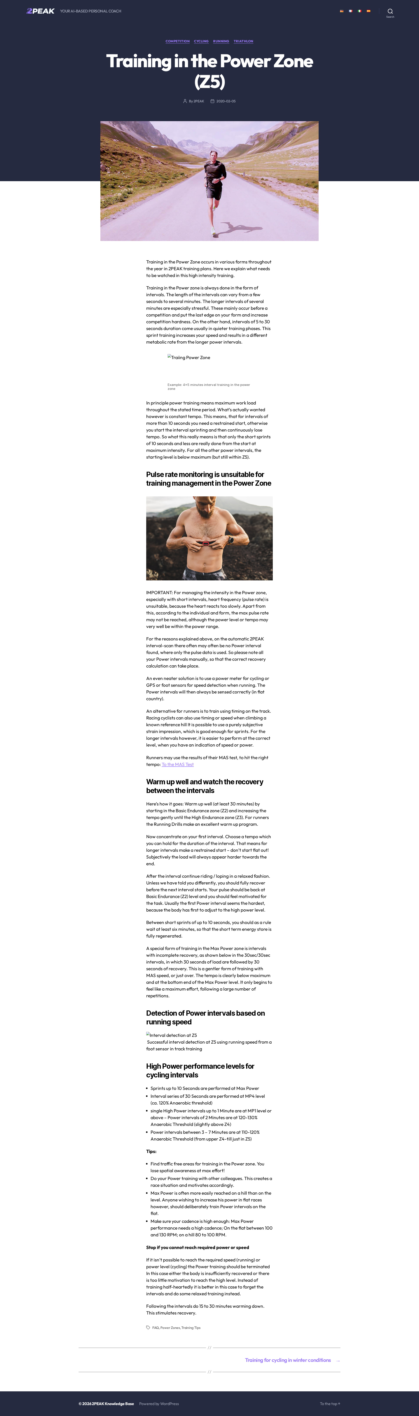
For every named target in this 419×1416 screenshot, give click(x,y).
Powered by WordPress (159, 1403)
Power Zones (170, 1327)
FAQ (155, 1327)
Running (221, 41)
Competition (178, 41)
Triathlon (243, 41)
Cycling (201, 41)
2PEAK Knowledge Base (113, 1403)
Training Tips (191, 1327)
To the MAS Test (178, 764)
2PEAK (199, 101)
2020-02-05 (225, 101)
